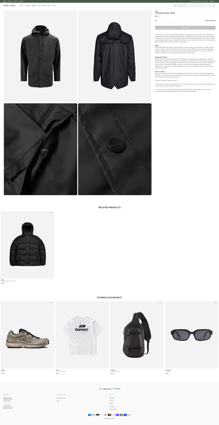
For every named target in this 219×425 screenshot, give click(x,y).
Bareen (57, 370)
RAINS (2, 279)
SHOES (27, 5)
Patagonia (113, 370)
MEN (4, 1)
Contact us (112, 398)
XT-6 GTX (3, 371)
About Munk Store (60, 398)
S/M (176, 23)
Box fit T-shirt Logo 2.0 (61, 371)
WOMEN (9, 1)
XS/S (167, 23)
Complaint (112, 406)
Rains (156, 11)
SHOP (21, 5)
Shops (57, 400)
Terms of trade (113, 409)
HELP (54, 5)
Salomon (3, 370)
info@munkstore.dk (7, 407)
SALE (48, 5)
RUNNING (21, 1)
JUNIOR (15, 1)
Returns (111, 403)
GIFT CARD (42, 5)
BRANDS (34, 5)
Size (185, 20)
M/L (185, 23)
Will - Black (167, 371)
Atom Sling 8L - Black (115, 371)
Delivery (112, 400)
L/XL (194, 23)
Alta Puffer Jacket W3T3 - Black (8, 281)
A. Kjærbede (168, 370)
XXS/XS (159, 23)
